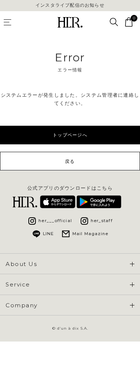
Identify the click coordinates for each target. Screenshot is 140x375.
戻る (70, 161)
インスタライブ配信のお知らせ (70, 5)
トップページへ (70, 135)
